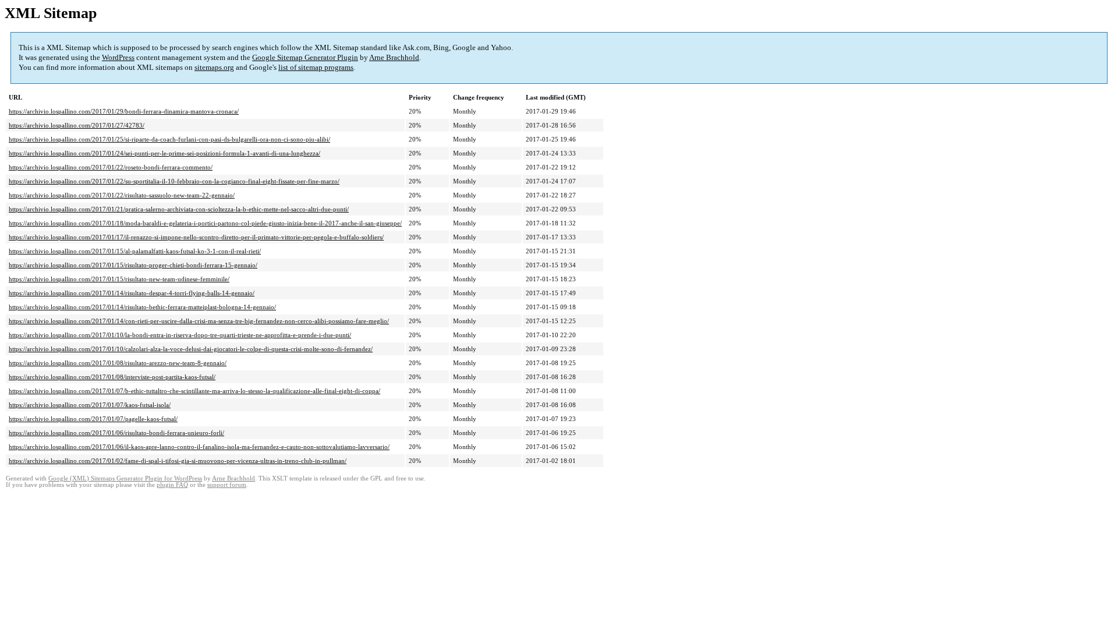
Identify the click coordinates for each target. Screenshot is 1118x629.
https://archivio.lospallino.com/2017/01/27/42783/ (76, 125)
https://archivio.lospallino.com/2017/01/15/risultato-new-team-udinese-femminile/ (119, 278)
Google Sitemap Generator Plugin (305, 57)
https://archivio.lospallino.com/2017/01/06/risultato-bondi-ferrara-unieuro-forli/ (116, 432)
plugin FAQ (172, 485)
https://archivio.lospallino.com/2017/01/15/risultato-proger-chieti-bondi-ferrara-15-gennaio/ (133, 265)
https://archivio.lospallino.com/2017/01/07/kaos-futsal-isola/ (90, 404)
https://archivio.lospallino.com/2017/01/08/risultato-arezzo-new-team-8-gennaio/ (118, 362)
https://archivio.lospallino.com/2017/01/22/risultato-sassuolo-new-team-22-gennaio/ (122, 195)
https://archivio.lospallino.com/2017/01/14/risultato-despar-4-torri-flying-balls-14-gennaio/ (131, 292)
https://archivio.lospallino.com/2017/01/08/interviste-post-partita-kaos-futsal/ (112, 376)
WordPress (118, 57)
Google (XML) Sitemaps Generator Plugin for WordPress (125, 478)
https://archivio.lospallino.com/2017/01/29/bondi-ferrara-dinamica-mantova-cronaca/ (124, 111)
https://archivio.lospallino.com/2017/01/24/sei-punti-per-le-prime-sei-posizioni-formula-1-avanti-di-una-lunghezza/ (164, 153)
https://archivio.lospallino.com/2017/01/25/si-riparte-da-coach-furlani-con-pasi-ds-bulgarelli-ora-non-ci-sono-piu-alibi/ (169, 139)
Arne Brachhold (394, 57)
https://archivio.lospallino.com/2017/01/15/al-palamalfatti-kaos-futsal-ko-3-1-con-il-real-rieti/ (135, 251)
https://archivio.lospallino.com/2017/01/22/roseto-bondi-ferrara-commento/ (111, 167)
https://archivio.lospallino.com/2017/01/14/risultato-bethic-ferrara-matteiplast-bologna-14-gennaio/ (142, 306)
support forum (226, 485)
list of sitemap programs (315, 67)
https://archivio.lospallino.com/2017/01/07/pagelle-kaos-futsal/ (93, 418)
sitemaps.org (214, 67)
